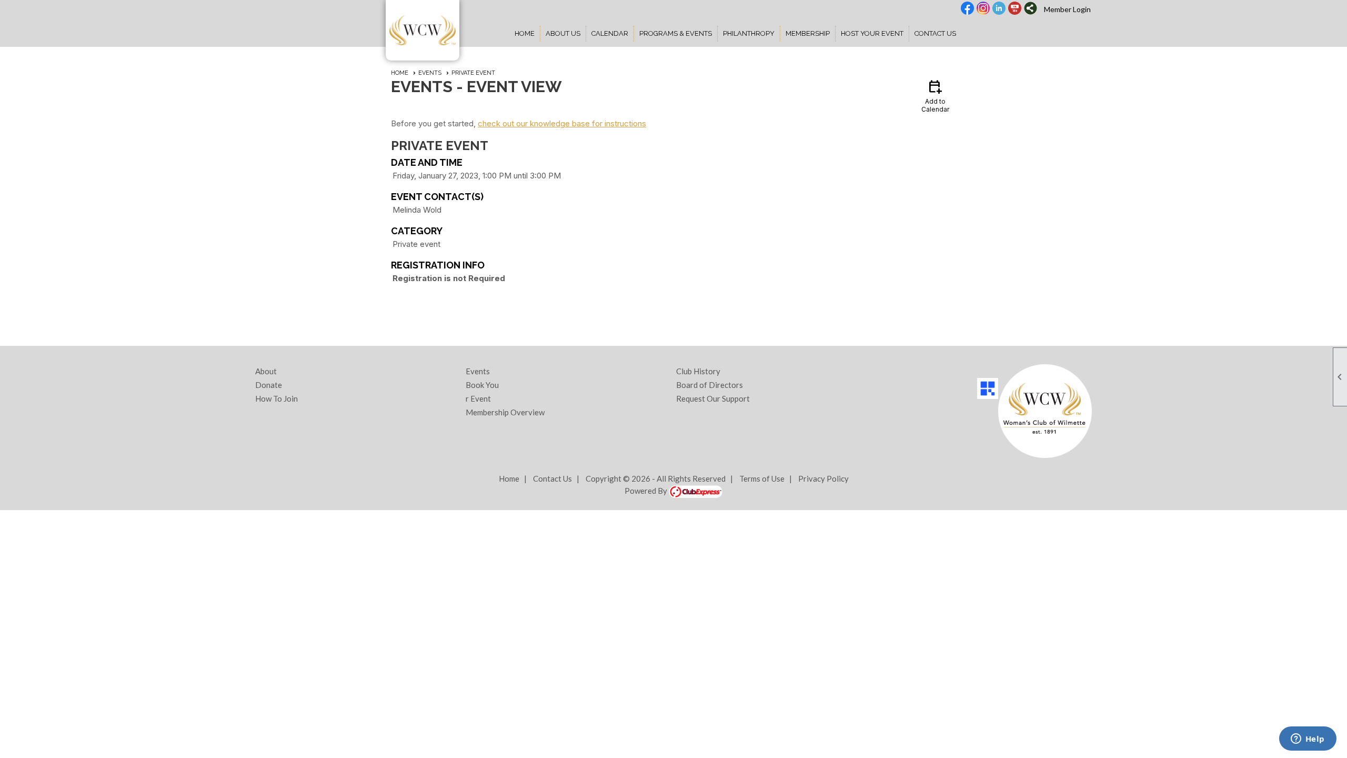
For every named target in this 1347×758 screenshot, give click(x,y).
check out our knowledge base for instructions (562, 123)
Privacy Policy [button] (823, 478)
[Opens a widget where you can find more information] (1307, 739)
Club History (698, 371)
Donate (268, 385)
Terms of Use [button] (762, 478)
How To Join (276, 398)
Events (429, 72)
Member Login (1067, 9)
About (266, 371)
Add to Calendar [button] (935, 95)
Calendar (609, 33)
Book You (482, 385)
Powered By (647, 490)
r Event (478, 398)
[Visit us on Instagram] (983, 9)
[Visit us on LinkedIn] (999, 9)
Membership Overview (505, 412)
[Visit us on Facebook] (967, 9)
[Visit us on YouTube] (1014, 9)
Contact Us (935, 33)
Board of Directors (709, 385)
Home (525, 33)
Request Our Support (713, 398)
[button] (563, 34)
